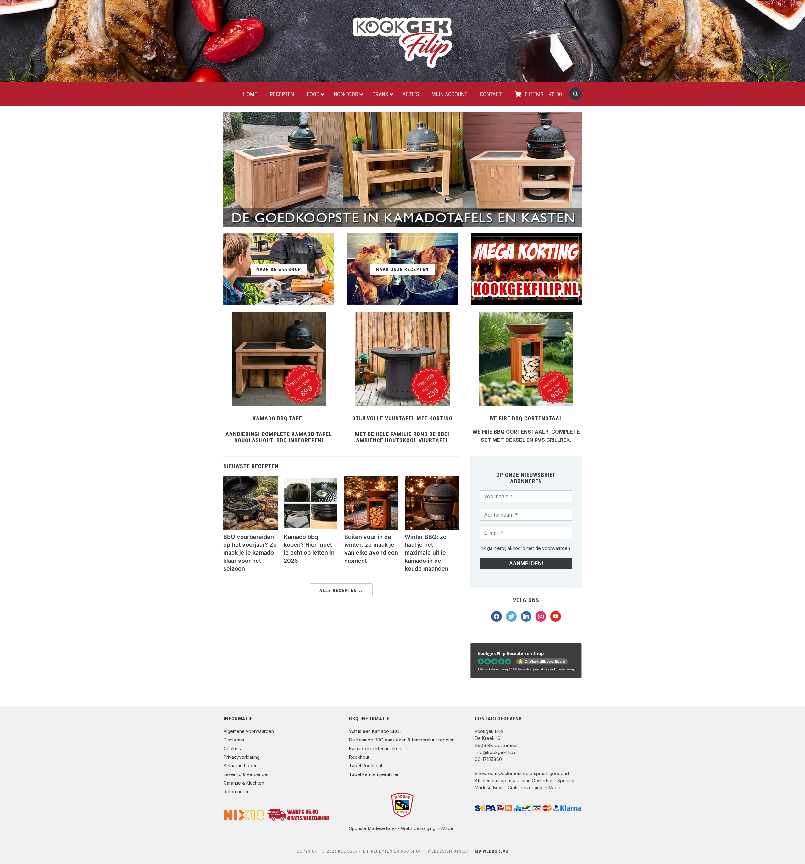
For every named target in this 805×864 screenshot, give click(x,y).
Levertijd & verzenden (247, 774)
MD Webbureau (491, 851)
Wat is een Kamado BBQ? (375, 731)
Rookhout (359, 757)
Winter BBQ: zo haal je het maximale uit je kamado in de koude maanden (426, 552)
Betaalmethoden (241, 765)
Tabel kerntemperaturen (374, 774)
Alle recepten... (341, 590)
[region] (402, 169)
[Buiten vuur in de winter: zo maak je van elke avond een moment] (371, 479)
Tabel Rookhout (365, 765)
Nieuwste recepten (251, 466)
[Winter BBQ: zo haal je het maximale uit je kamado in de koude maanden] (432, 479)
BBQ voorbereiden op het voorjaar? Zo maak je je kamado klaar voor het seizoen (250, 552)
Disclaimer (234, 739)
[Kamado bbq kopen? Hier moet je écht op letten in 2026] (311, 479)
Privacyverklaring (242, 757)
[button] (233, 170)
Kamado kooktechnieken (375, 748)
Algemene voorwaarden (249, 731)
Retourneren (237, 791)
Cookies (232, 748)
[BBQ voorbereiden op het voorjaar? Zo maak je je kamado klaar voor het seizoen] (250, 479)
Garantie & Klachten (244, 782)
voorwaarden (556, 548)
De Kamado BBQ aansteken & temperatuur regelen (402, 739)
